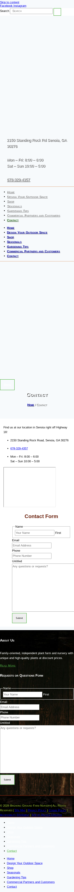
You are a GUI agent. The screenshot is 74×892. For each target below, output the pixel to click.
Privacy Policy (37, 810)
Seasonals (14, 206)
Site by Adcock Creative (46, 815)
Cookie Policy (57, 810)
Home (10, 192)
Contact (12, 220)
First (58, 533)
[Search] (57, 12)
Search (4, 11)
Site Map (19, 810)
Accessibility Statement (14, 815)
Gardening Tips (17, 210)
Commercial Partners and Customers (33, 215)
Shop (10, 201)
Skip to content (9, 2)
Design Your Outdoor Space (27, 196)
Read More (8, 665)
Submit (19, 618)
